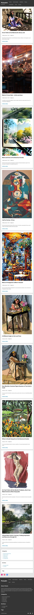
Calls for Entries (5, 554)
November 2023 (5, 565)
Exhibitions (20, 579)
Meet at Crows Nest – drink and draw (12, 95)
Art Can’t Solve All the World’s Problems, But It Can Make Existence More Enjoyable (16, 490)
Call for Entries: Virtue (8, 220)
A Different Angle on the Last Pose (11, 336)
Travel (16, 4)
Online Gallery (11, 4)
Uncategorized (5, 558)
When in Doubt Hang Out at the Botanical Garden (15, 439)
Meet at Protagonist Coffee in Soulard (12, 282)
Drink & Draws (5, 557)
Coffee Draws (4, 599)
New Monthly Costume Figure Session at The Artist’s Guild (17, 386)
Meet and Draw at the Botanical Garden (13, 157)
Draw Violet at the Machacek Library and (13, 32)
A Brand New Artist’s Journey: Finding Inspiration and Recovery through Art (16, 536)
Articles (9, 579)
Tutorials (19, 4)
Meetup (25, 579)
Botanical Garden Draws (7, 553)
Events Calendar (15, 579)
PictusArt (4, 3)
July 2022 (4, 566)
